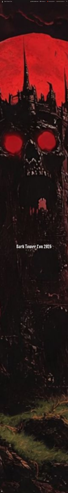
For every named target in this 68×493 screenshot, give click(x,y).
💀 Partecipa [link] (42, 1)
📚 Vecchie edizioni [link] (60, 1)
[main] (34, 246)
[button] (67, 1)
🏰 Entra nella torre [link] (34, 1)
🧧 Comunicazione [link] (50, 1)
